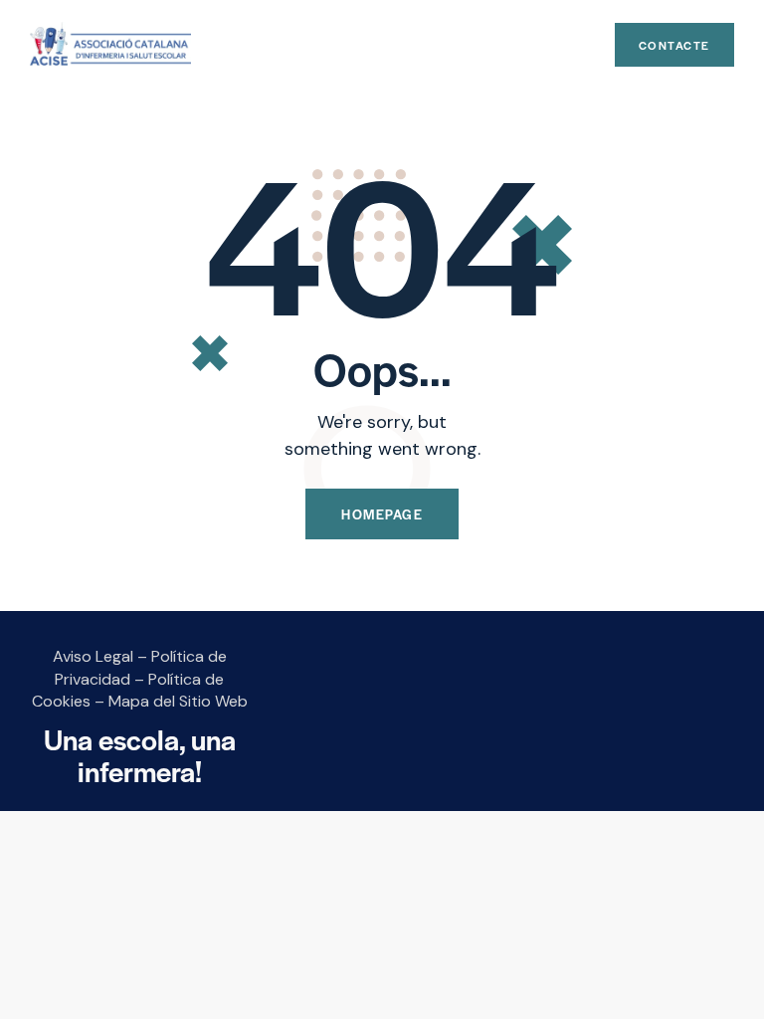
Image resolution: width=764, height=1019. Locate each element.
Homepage (382, 514)
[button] (585, 45)
